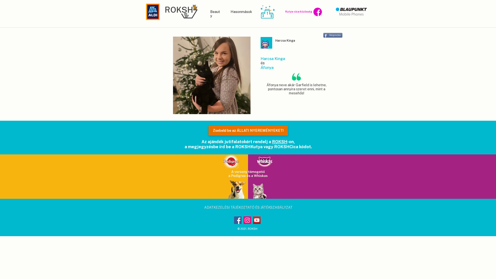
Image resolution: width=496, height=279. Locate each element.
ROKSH (279, 141)
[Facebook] (238, 220)
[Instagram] (247, 220)
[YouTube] (257, 220)
